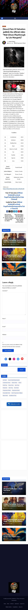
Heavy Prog (10, 385)
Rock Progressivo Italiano (17, 392)
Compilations (15, 606)
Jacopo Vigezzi (12, 41)
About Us (20, 606)
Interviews (17, 603)
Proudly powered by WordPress (10, 598)
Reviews (6, 486)
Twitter (9, 206)
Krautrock (5, 387)
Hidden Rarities (9, 606)
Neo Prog (11, 387)
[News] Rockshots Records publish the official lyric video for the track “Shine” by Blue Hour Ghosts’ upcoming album (18, 218)
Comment (5, 290)
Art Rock (5, 380)
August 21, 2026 (8, 492)
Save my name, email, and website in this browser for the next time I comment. (12, 345)
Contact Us (22, 603)
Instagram (15, 206)
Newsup (21, 598)
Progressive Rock (15, 390)
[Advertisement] (14, 424)
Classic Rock (14, 382)
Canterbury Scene (6, 382)
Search (4, 365)
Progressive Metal (7, 390)
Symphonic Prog (12, 395)
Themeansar (13, 600)
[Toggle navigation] (15, 18)
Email (4, 326)
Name (4, 318)
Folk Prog (5, 385)
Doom (20, 382)
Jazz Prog (17, 385)
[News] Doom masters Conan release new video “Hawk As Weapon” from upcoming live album (9, 217)
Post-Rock (16, 387)
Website (4, 334)
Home (5, 603)
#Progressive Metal (20, 43)
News (4, 26)
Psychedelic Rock (6, 392)
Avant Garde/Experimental (13, 380)
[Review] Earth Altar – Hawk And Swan (12, 489)
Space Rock (5, 395)
